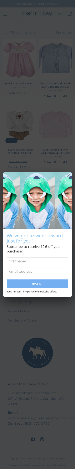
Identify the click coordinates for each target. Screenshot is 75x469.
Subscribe (38, 284)
